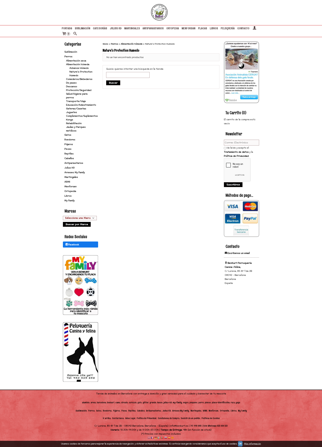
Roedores (69, 140)
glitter (146, 402)
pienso (208, 402)
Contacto (243, 28)
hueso (160, 402)
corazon (133, 402)
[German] (155, 438)
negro (186, 402)
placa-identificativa (221, 402)
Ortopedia (172, 28)
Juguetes (71, 112)
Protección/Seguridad (78, 90)
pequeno (193, 402)
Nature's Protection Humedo (80, 73)
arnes (93, 402)
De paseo (71, 83)
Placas (202, 28)
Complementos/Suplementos (82, 116)
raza (233, 402)
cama (117, 402)
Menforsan (188, 28)
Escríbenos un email (239, 253)
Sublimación (82, 28)
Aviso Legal (130, 418)
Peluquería (228, 28)
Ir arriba (107, 418)
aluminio (86, 402)
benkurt (110, 402)
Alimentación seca (76, 61)
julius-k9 (168, 402)
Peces (67, 149)
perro (201, 402)
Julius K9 (116, 28)
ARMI (67, 182)
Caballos (69, 158)
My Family (69, 201)
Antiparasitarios (153, 28)
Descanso (71, 86)
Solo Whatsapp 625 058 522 (215, 425)
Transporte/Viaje (76, 101)
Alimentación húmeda (77, 64)
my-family (177, 402)
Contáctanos (118, 418)
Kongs (69, 120)
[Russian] (165, 438)
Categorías (100, 28)
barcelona (101, 402)
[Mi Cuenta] (254, 28)
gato (140, 402)
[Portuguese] (162, 438)
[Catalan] (172, 438)
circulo (124, 402)
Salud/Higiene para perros (77, 95)
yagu (238, 402)
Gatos (67, 135)
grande (153, 402)
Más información (252, 444)
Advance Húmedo (79, 68)
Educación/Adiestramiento (81, 105)
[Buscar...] (75, 34)
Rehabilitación (74, 123)
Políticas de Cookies (211, 418)
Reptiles (69, 154)
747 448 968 (195, 425)
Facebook (73, 245)
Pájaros (68, 144)
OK (240, 444)
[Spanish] (169, 438)
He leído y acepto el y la (238, 152)
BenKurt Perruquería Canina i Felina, (238, 265)
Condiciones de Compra (168, 418)
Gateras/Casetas (76, 109)
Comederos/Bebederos (79, 79)
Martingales (132, 28)
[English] (149, 438)
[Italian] (159, 438)
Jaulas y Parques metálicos (76, 129)
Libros (214, 28)
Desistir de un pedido (190, 418)
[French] (152, 438)
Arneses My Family (74, 172)
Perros (68, 57)
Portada (67, 28)
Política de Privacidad (236, 156)
